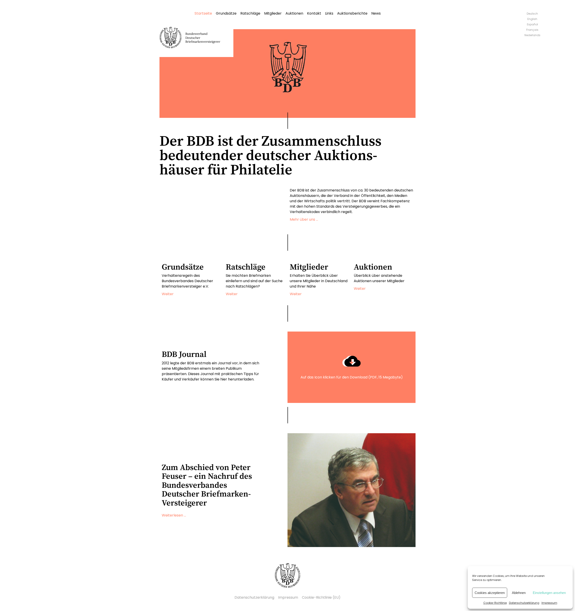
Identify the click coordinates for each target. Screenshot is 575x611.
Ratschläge (250, 13)
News (376, 13)
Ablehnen (519, 593)
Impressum (549, 603)
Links (329, 13)
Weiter (168, 294)
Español (532, 24)
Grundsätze (226, 13)
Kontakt (314, 13)
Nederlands (532, 35)
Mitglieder (273, 13)
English (532, 19)
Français (532, 30)
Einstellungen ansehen (549, 593)
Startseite (203, 13)
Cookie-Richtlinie (495, 603)
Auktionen (294, 13)
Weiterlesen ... (174, 515)
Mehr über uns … (304, 219)
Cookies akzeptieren (490, 593)
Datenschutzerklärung (524, 603)
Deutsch (532, 13)
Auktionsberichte (352, 13)
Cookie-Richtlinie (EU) (321, 597)
